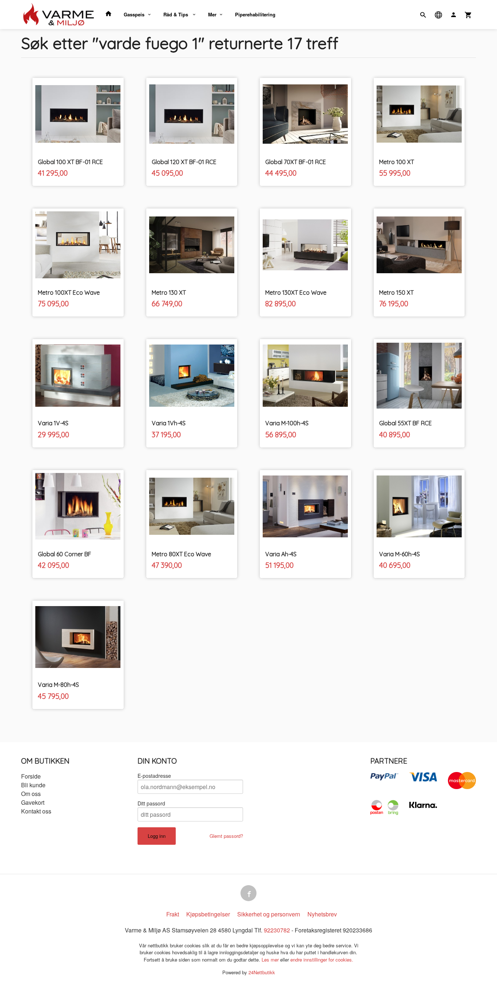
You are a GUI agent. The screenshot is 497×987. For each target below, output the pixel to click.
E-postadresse (154, 775)
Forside (31, 776)
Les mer (271, 959)
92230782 (277, 930)
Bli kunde (33, 785)
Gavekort (32, 802)
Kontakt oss (36, 811)
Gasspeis (134, 14)
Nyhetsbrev (322, 914)
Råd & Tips (176, 14)
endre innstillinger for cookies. (321, 959)
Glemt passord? (226, 835)
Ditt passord (151, 803)
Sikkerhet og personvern (268, 914)
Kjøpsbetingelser (208, 914)
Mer (212, 14)
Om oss (31, 793)
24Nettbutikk (262, 972)
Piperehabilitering (255, 14)
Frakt (172, 914)
